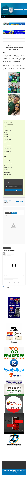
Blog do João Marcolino (16, 470)
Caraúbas (5, 289)
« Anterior (6, 202)
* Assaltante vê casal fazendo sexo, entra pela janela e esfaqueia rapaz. (8, 162)
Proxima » (21, 203)
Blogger (17, 472)
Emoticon (14, 212)
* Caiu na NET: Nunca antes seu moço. (7, 130)
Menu (4, 16)
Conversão (8, 212)
